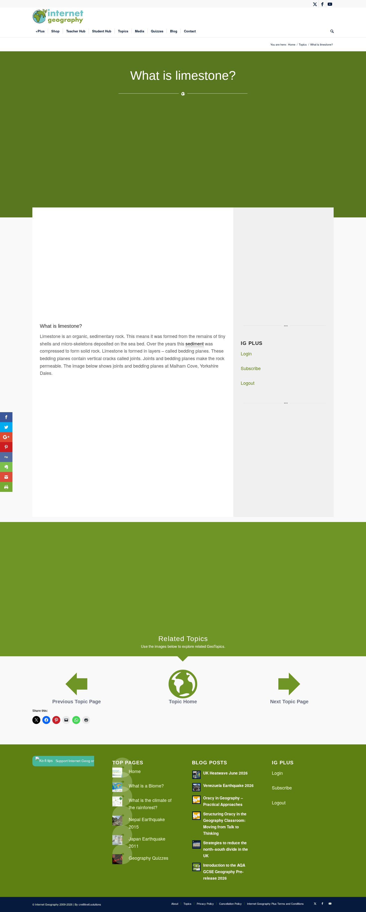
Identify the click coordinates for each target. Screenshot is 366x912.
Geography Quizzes (148, 857)
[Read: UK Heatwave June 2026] (196, 774)
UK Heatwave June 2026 (225, 773)
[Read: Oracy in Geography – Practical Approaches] (196, 799)
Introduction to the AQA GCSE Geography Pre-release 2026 (224, 871)
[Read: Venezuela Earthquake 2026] (196, 787)
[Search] (330, 31)
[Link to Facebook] (322, 3)
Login (246, 353)
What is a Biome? (146, 785)
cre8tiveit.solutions (90, 904)
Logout (247, 383)
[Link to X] (314, 3)
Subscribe (251, 368)
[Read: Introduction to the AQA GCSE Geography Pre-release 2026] (196, 866)
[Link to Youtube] (330, 3)
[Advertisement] (181, 154)
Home (135, 771)
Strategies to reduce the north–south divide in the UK (225, 849)
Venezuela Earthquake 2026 (228, 785)
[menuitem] (40, 31)
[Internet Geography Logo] (58, 16)
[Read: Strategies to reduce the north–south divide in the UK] (196, 844)
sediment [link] (194, 343)
